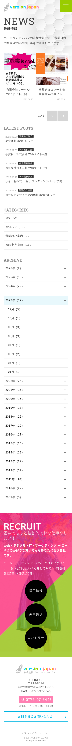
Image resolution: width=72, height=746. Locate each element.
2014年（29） (14, 452)
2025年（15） (14, 277)
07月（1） (15, 345)
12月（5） (15, 309)
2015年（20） (14, 443)
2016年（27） (14, 434)
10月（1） (15, 318)
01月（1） (15, 371)
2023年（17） (14, 300)
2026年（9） (14, 268)
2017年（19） (14, 425)
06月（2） (15, 354)
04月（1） (15, 363)
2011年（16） (14, 479)
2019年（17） (14, 407)
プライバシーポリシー (37, 733)
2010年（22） (14, 488)
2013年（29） (14, 461)
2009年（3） (14, 497)
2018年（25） (14, 416)
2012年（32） (14, 470)
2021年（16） (14, 389)
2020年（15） (14, 398)
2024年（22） (14, 286)
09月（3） (15, 327)
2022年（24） (14, 380)
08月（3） (15, 336)
